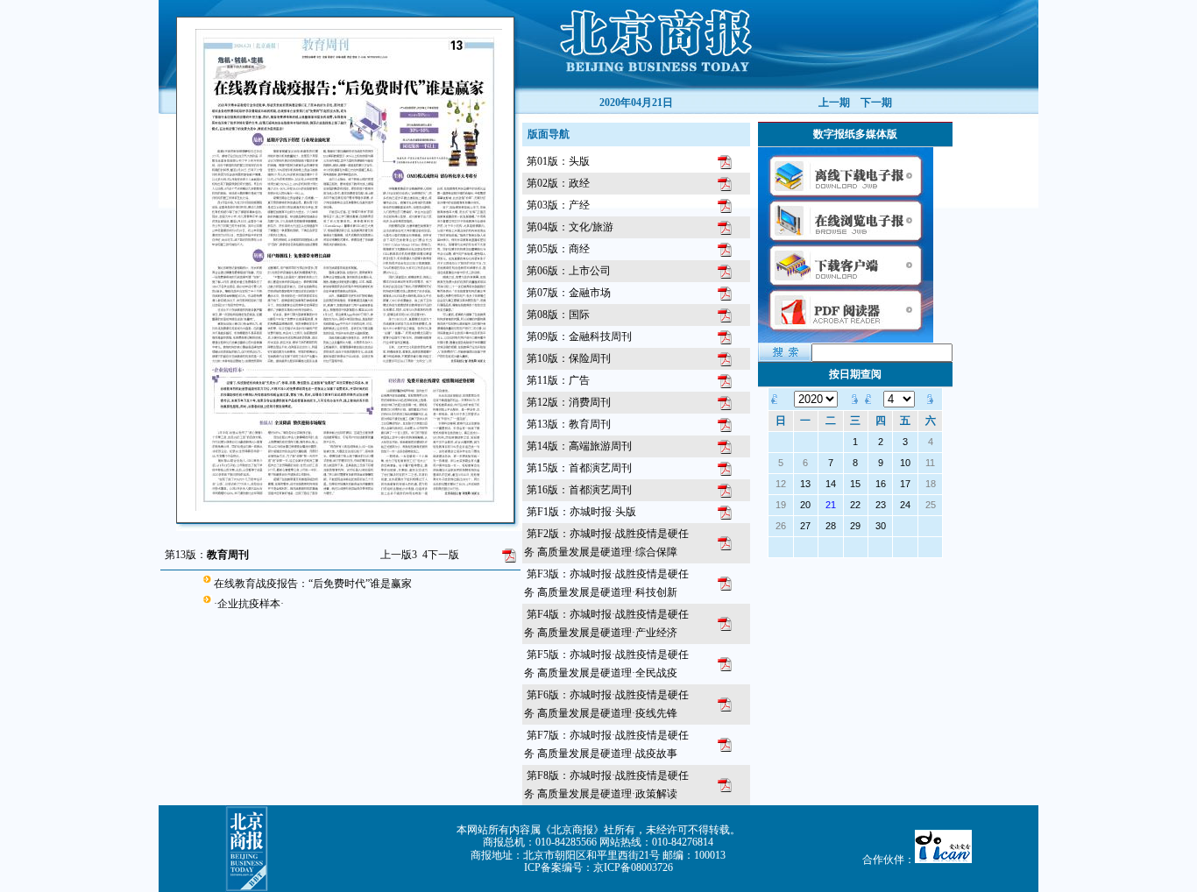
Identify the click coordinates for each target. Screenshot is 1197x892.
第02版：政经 (558, 183)
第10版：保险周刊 (569, 358)
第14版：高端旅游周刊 (579, 446)
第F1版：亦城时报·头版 (581, 512)
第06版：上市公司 (569, 271)
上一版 (398, 555)
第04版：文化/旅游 (570, 227)
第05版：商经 (558, 249)
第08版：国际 (558, 314)
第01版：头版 (558, 161)
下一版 (440, 555)
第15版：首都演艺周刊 (579, 468)
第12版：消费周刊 (569, 402)
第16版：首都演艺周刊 (579, 490)
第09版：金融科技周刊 (579, 336)
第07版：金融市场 (569, 293)
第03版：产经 (558, 205)
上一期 (834, 102)
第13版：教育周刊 (569, 424)
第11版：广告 (558, 380)
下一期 (876, 102)
